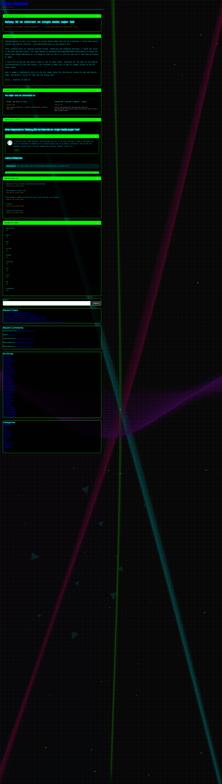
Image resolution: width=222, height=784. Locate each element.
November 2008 (9, 414)
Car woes (6, 432)
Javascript (7, 436)
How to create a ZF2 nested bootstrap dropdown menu (24, 319)
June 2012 (7, 383)
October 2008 (8, 416)
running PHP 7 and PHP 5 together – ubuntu (71, 102)
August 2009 (8, 401)
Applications (7, 425)
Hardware (42, 27)
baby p (5, 427)
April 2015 (7, 367)
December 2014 (9, 372)
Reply (17, 150)
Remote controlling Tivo (26, 331)
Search (6, 300)
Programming (8, 443)
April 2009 (7, 405)
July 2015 (7, 365)
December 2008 (9, 412)
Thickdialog (7, 445)
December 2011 (8, 387)
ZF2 (4, 452)
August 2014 (8, 374)
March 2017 (7, 359)
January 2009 (8, 410)
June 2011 (7, 394)
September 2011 (9, 390)
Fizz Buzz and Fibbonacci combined (16, 313)
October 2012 (8, 381)
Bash (5, 429)
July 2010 (7, 398)
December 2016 (9, 361)
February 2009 (9, 407)
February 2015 (8, 370)
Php (4, 440)
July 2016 (7, 363)
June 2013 (7, 376)
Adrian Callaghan (14, 3)
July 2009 (7, 403)
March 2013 (7, 378)
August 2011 (7, 392)
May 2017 (6, 356)
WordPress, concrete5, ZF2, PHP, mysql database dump (24, 317)
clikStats (11, 334)
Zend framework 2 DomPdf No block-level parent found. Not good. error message (34, 322)
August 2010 (8, 396)
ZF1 (4, 449)
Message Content (12, 173)
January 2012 (8, 385)
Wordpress (7, 447)
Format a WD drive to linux (17, 102)
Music (5, 438)
